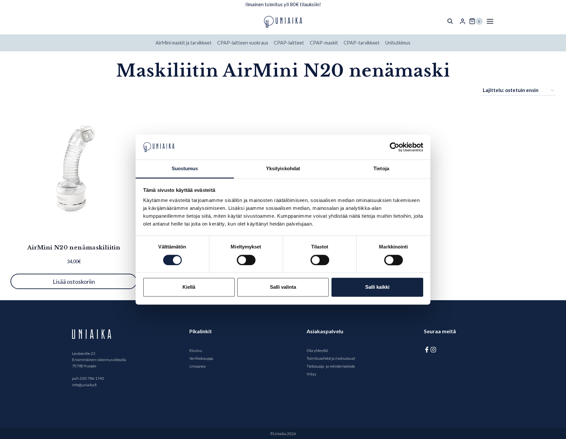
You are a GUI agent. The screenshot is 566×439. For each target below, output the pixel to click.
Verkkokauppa (201, 358)
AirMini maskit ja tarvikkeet (184, 43)
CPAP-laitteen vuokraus (242, 43)
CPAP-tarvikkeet (362, 43)
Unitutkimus (397, 43)
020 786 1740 (92, 378)
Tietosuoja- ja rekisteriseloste (331, 366)
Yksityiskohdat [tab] (283, 169)
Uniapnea (197, 366)
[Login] (462, 21)
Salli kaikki (377, 287)
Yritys (311, 374)
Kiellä (188, 287)
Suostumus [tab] (185, 169)
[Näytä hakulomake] (450, 21)
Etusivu (195, 350)
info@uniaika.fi (84, 384)
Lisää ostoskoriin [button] (74, 281)
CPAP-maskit (324, 43)
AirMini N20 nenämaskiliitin (73, 247)
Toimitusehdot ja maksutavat (331, 358)
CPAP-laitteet (289, 43)
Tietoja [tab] (381, 169)
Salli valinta (283, 287)
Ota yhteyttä (317, 350)
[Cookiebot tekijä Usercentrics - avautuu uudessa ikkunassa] (394, 147)
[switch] (246, 260)
